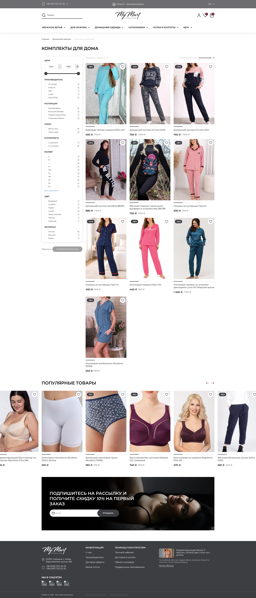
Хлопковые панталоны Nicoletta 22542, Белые (59, 459)
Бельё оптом (93, 567)
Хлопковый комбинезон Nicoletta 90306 (104, 364)
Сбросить (46, 249)
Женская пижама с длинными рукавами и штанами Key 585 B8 (147, 207)
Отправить (108, 513)
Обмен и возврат (124, 562)
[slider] (45, 73)
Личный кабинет (124, 552)
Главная (45, 39)
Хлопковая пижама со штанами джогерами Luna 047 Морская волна (194, 286)
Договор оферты (95, 562)
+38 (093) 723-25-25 (56, 566)
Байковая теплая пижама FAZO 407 (105, 130)
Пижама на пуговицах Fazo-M (190, 206)
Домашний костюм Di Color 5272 (191, 130)
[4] (121, 127)
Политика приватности (119, 595)
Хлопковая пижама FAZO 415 (145, 284)
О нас (89, 552)
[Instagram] (51, 583)
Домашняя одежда (61, 39)
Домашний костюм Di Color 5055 (147, 130)
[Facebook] (44, 583)
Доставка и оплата (125, 557)
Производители (94, 557)
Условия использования (96, 595)
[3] (111, 127)
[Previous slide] (207, 383)
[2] (100, 127)
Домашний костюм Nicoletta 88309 (105, 206)
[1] (90, 127)
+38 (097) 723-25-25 (56, 568)
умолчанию (205, 57)
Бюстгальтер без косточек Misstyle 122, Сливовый (149, 459)
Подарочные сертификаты (130, 567)
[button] (55, 4)
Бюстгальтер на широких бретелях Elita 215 (193, 459)
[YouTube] (66, 583)
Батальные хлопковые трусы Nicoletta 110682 (102, 459)
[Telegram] (59, 583)
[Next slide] (212, 383)
